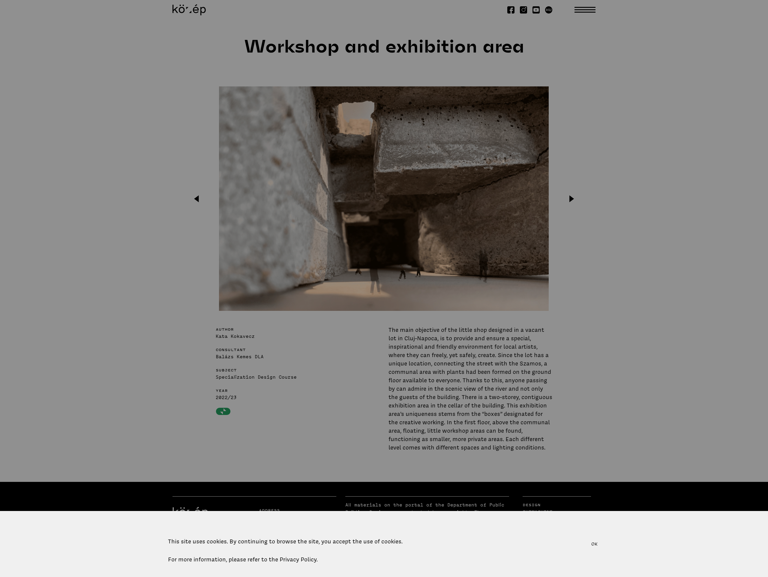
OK (594, 544)
